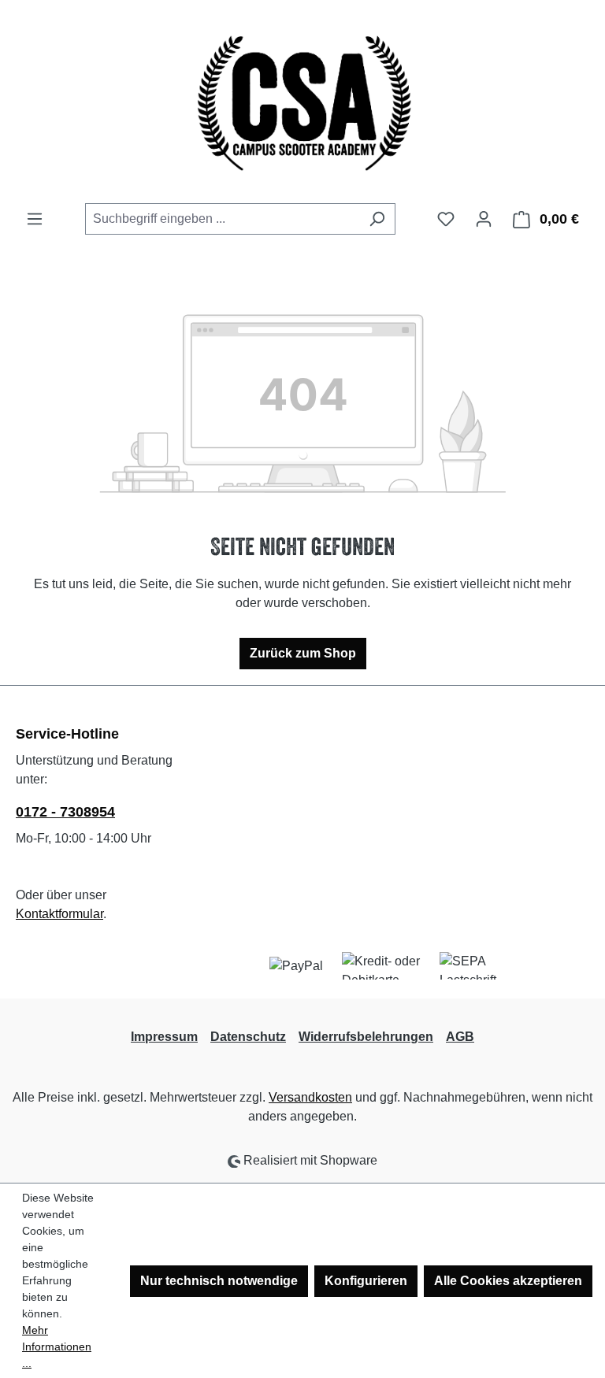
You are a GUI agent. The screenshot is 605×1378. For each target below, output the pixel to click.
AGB (460, 1036)
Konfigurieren (366, 1280)
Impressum (164, 1036)
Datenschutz (248, 1036)
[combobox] (222, 219)
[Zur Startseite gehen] (302, 101)
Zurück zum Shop (303, 653)
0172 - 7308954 (65, 812)
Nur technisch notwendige (219, 1280)
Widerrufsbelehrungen (366, 1036)
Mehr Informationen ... (56, 1346)
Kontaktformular (59, 914)
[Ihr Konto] (484, 219)
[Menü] (35, 219)
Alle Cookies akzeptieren (508, 1280)
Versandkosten (310, 1097)
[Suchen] (376, 219)
